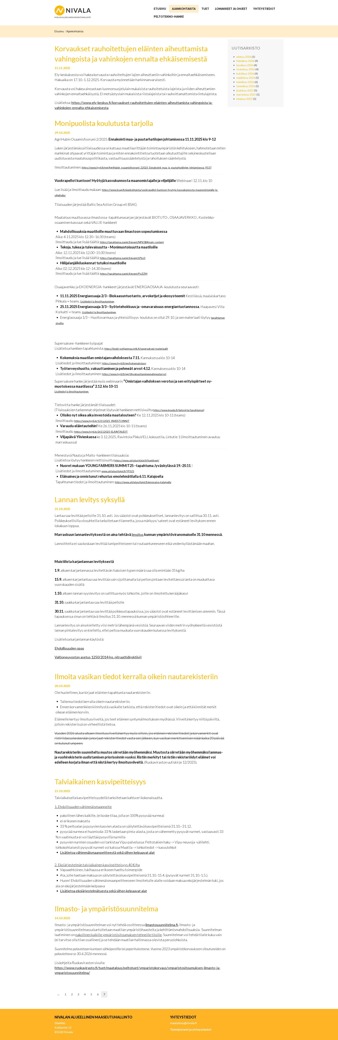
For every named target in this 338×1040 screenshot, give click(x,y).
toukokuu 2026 (245, 69)
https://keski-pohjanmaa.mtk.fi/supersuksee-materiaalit (136, 348)
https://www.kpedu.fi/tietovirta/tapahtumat (178, 410)
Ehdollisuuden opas (69, 648)
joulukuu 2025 (245, 90)
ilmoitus (138, 534)
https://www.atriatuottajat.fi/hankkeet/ (136, 460)
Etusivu (59, 31)
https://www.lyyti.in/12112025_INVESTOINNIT (101, 420)
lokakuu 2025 (244, 98)
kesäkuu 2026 (244, 65)
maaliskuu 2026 (245, 77)
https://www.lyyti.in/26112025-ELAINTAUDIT (101, 431)
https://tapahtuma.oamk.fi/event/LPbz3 (122, 258)
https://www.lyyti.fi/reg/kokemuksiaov (124, 363)
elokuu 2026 (243, 56)
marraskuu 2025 (246, 94)
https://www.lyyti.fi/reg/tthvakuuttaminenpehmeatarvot (134, 374)
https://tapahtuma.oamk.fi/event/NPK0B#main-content (132, 242)
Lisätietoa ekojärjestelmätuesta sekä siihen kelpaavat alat (103, 891)
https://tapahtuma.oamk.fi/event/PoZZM (123, 273)
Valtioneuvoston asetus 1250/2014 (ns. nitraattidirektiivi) (98, 657)
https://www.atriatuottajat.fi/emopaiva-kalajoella (143, 482)
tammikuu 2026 (245, 86)
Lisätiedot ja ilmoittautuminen (97, 301)
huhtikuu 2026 (245, 73)
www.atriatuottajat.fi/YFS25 (118, 471)
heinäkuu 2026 (245, 60)
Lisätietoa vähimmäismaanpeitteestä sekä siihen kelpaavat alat (107, 852)
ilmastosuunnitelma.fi (161, 925)
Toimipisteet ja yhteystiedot (190, 1029)
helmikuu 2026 (245, 82)
